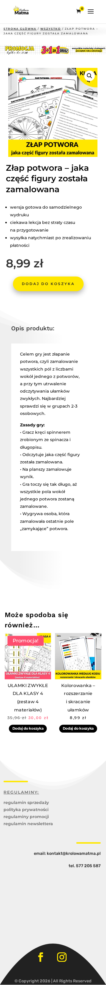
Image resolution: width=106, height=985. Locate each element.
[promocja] (53, 53)
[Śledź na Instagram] (61, 957)
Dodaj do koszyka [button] (28, 728)
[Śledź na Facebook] (40, 957)
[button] (89, 76)
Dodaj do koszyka (48, 284)
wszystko (50, 28)
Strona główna (20, 28)
